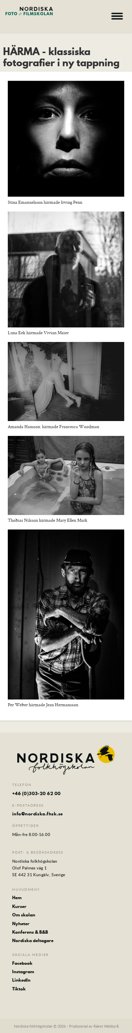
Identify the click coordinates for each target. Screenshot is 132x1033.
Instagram (23, 971)
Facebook (22, 963)
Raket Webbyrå (105, 1026)
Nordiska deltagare (32, 940)
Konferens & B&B (30, 932)
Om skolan (23, 914)
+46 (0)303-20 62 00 (36, 793)
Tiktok (19, 988)
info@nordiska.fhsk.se (37, 814)
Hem (17, 897)
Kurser (19, 906)
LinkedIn (21, 980)
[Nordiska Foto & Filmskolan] (29, 15)
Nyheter (20, 923)
